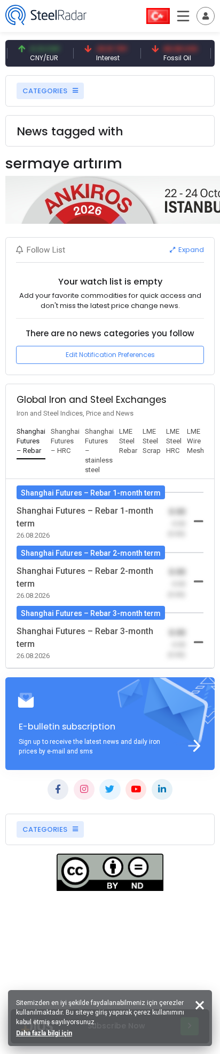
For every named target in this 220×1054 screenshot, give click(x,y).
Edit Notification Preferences (110, 354)
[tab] (31, 441)
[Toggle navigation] (206, 16)
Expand (190, 250)
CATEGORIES (45, 91)
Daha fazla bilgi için (44, 1033)
